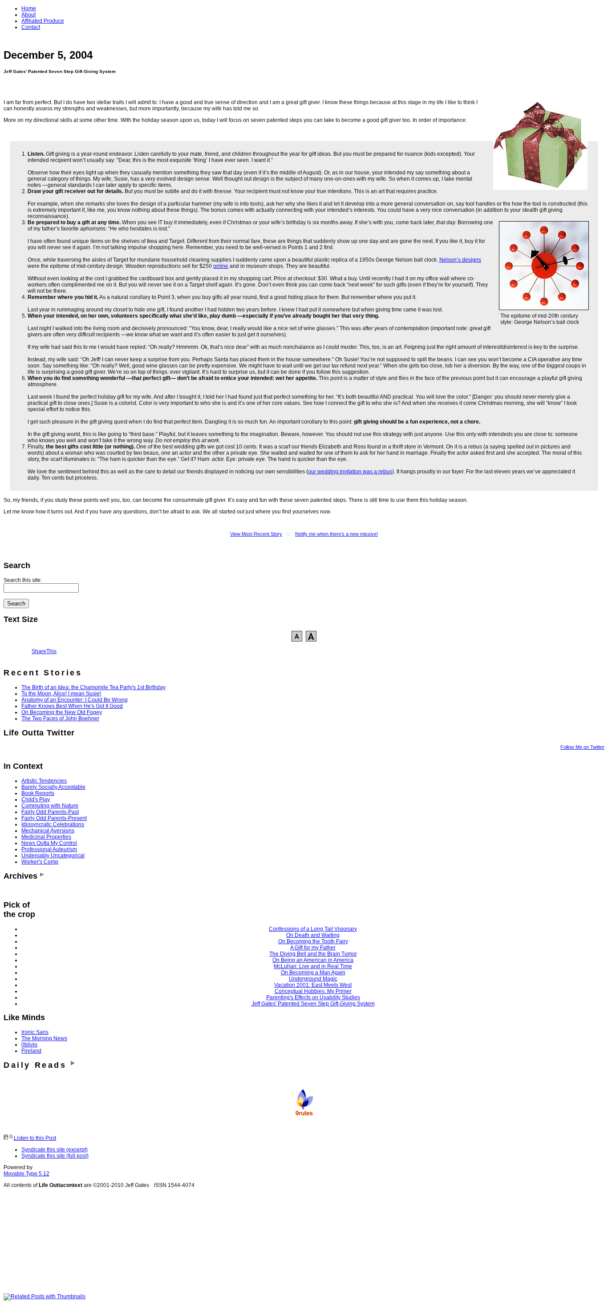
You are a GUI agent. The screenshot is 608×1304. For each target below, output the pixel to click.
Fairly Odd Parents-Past (50, 812)
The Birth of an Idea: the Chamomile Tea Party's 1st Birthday (93, 687)
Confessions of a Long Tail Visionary (313, 929)
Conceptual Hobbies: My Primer (313, 991)
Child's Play (35, 799)
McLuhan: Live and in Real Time (313, 966)
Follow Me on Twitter (582, 747)
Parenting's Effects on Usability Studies (313, 997)
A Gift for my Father (313, 948)
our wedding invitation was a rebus (350, 471)
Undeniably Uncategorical (53, 855)
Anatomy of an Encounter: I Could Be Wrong (74, 700)
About (28, 15)
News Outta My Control (49, 843)
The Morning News (44, 1038)
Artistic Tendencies (44, 781)
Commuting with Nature (49, 806)
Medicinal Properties (46, 837)
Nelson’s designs (460, 260)
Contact (30, 27)
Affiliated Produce (42, 21)
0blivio (29, 1045)
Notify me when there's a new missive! (336, 534)
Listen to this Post (35, 1138)
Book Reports (37, 793)
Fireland (31, 1051)
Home (28, 8)
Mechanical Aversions (47, 831)
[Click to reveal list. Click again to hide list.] (42, 876)
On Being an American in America (312, 960)
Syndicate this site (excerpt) (54, 1150)
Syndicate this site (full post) (55, 1156)
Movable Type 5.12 (26, 1174)
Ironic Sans (35, 1032)
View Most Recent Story (256, 534)
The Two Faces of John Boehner (60, 718)
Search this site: (23, 580)
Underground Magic (313, 979)
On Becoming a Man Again (313, 972)
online (220, 266)
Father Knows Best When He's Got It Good (72, 706)
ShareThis (44, 651)
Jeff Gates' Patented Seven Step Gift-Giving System (313, 1004)
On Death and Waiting (313, 935)
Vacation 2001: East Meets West (313, 985)
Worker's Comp (39, 862)
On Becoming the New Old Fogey (61, 712)
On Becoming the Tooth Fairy (313, 941)
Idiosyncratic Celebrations (52, 824)
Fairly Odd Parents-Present (54, 818)
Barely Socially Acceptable (53, 787)
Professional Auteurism (49, 849)
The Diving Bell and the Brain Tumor (313, 954)
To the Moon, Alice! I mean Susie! (61, 693)
